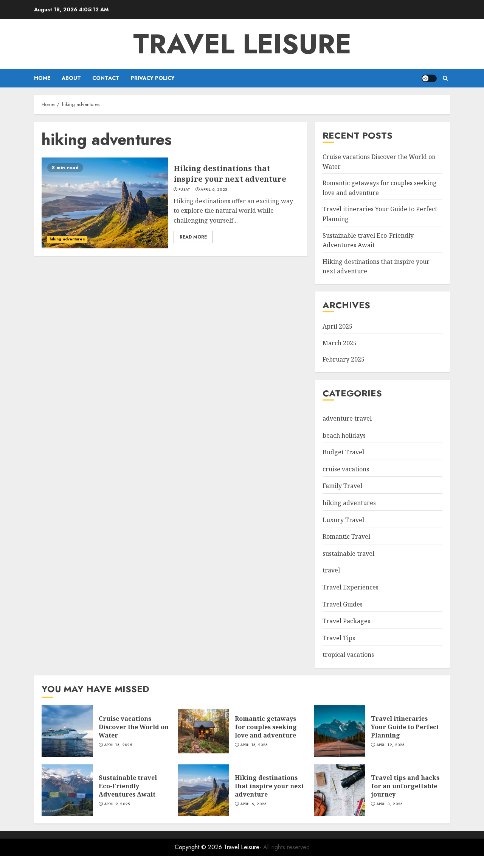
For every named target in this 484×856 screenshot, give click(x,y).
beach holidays (344, 435)
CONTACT (105, 78)
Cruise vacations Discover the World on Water (134, 727)
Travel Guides (343, 604)
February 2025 (344, 359)
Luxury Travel (343, 520)
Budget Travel (343, 452)
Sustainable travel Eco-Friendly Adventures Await (128, 786)
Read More (193, 237)
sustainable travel (348, 553)
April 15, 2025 (254, 745)
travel (331, 570)
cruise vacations (346, 469)
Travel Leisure (242, 44)
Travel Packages (346, 621)
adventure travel (347, 418)
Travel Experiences (351, 587)
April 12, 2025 (390, 745)
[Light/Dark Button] (429, 78)
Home (42, 78)
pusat (184, 189)
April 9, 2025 (117, 804)
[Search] (445, 78)
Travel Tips (339, 638)
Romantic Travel (346, 536)
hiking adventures (67, 239)
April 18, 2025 (118, 745)
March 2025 (340, 343)
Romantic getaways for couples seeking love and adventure (266, 727)
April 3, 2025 (389, 804)
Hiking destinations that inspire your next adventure (230, 173)
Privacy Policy (153, 78)
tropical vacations (348, 654)
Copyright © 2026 (199, 847)
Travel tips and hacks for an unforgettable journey (405, 786)
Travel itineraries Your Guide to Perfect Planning (405, 727)
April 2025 (337, 326)
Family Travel (342, 486)
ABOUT (71, 78)
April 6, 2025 (213, 189)
